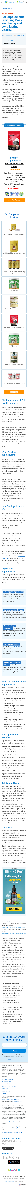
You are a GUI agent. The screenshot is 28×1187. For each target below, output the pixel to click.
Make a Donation (8, 1148)
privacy (10, 1059)
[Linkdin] (15, 1157)
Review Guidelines (6, 1084)
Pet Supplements (7, 8)
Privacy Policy (16, 1128)
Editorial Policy (11, 1065)
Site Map (4, 1093)
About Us (4, 1065)
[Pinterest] (9, 1157)
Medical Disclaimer (14, 1122)
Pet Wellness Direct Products (14, 383)
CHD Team (12, 41)
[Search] (26, 2)
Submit (14, 1051)
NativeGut (14, 290)
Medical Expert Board (7, 1079)
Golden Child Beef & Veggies (14, 253)
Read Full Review (13, 200)
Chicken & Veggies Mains (14, 234)
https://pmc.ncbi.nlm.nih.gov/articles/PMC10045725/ (14, 933)
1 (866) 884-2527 (17, 1101)
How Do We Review (7, 1081)
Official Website (14, 188)
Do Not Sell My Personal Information (12, 1132)
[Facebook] (3, 1157)
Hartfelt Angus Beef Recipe (14, 165)
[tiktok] (19, 1157)
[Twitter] (12, 1157)
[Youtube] (6, 1157)
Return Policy (5, 1088)
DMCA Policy (19, 1065)
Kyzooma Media (9, 1181)
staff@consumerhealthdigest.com (11, 1099)
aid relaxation (15, 646)
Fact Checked (20, 35)
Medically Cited (9, 35)
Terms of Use (7, 1128)
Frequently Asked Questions (9, 1086)
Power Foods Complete (14, 365)
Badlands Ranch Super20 (14, 309)
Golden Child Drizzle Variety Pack (14, 273)
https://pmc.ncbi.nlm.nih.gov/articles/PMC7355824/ (14, 927)
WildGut (14, 346)
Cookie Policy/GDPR (7, 1091)
